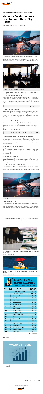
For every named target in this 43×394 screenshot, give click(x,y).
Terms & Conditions (33, 380)
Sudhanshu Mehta (22, 25)
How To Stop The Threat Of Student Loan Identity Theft (30, 219)
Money (9, 211)
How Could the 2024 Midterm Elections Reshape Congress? (23, 106)
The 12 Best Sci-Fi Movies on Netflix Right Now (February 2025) (24, 132)
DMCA (39, 380)
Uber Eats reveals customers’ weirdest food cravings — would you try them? (12, 219)
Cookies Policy (26, 380)
